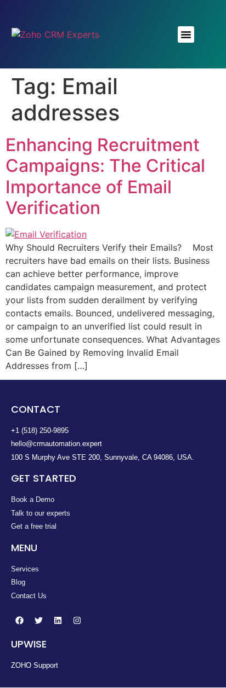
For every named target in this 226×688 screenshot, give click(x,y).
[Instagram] (77, 620)
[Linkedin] (57, 620)
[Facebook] (19, 620)
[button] (186, 34)
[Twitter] (38, 620)
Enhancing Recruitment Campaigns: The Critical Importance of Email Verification (105, 176)
